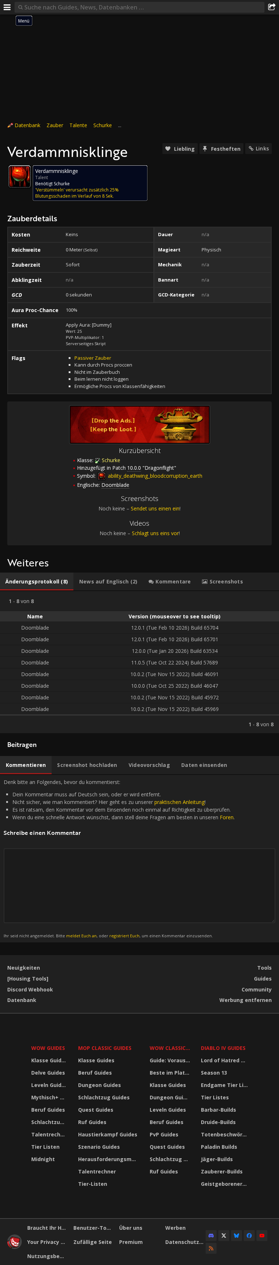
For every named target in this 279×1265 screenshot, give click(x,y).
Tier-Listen (92, 1183)
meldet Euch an (81, 935)
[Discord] (211, 1235)
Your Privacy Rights (47, 1241)
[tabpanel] (139, 662)
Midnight (43, 1159)
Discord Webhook (30, 989)
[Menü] (7, 7)
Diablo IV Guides (223, 1047)
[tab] (36, 582)
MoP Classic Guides (105, 1047)
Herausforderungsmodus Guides (109, 1159)
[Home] (14, 1247)
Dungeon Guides (99, 1085)
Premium (131, 1241)
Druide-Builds (218, 1122)
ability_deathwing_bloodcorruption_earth (154, 475)
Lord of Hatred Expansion (225, 1060)
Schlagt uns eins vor (155, 533)
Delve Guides (48, 1072)
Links (262, 148)
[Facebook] (249, 1235)
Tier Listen (45, 1146)
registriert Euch (124, 935)
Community (257, 989)
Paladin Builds (219, 1146)
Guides (263, 978)
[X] (223, 1235)
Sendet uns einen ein (155, 508)
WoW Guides (48, 1047)
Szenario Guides (99, 1146)
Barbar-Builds (218, 1109)
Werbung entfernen (245, 1000)
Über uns (130, 1227)
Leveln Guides (49, 1085)
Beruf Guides (48, 1109)
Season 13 (214, 1072)
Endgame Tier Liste (225, 1085)
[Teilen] (271, 7)
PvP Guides (164, 1134)
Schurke (102, 125)
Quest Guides (95, 1109)
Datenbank (27, 125)
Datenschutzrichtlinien (185, 1241)
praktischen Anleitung (179, 802)
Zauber (54, 125)
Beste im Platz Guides (171, 1072)
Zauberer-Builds (222, 1171)
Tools (264, 967)
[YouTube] (261, 1235)
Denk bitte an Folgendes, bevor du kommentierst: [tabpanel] (119, 858)
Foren (227, 817)
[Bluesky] (236, 1235)
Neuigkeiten (23, 967)
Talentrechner (50, 1134)
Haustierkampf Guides (107, 1134)
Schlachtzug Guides (50, 1122)
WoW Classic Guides (171, 1047)
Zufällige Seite (92, 1241)
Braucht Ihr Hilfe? (47, 1227)
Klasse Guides (49, 1060)
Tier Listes (215, 1097)
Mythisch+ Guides (50, 1097)
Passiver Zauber (92, 358)
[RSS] (211, 1248)
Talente (78, 125)
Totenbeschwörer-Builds (225, 1134)
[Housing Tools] (27, 978)
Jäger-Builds (217, 1159)
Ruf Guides (92, 1122)
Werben (175, 1227)
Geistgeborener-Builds (225, 1183)
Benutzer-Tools (93, 1227)
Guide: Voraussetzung (171, 1060)
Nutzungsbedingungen (47, 1256)
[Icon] (19, 176)
